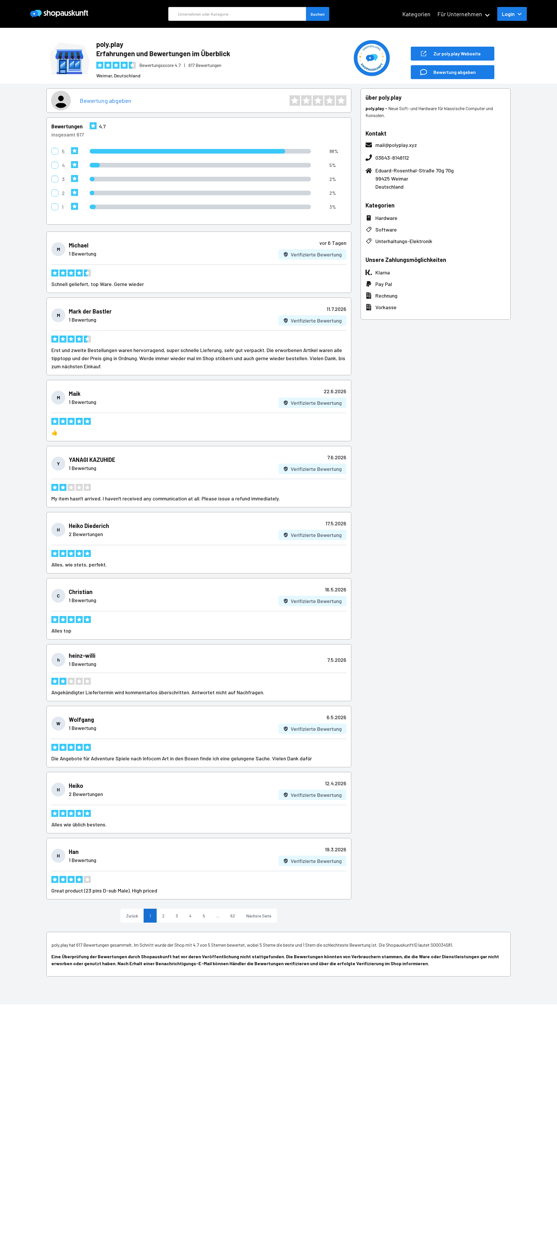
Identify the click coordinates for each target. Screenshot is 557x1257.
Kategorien (416, 13)
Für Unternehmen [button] (459, 13)
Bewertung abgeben (105, 100)
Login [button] (508, 14)
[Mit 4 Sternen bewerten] (329, 100)
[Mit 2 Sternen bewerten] (306, 100)
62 (232, 915)
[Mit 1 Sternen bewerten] (295, 100)
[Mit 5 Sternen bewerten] (341, 100)
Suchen (317, 14)
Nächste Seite (258, 915)
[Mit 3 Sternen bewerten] (318, 100)
